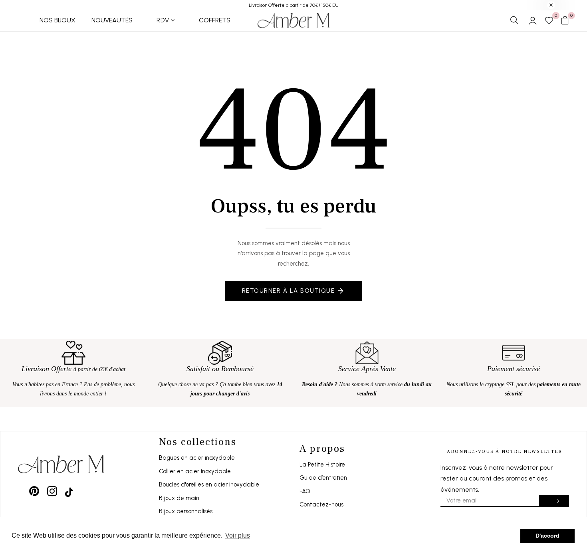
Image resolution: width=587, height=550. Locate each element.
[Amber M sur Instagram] (52, 491)
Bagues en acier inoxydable (197, 457)
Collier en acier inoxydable (195, 471)
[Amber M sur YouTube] (69, 491)
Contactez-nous (321, 504)
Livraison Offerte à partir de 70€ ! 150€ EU (294, 5)
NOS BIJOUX (57, 20)
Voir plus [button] (237, 535)
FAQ (304, 491)
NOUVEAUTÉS (112, 20)
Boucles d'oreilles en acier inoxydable (209, 484)
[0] (549, 21)
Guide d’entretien (323, 477)
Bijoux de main (179, 498)
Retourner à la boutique (288, 290)
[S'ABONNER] (554, 501)
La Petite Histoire (322, 464)
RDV (163, 20)
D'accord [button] (547, 535)
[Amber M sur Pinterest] (34, 491)
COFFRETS (214, 20)
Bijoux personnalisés (185, 511)
